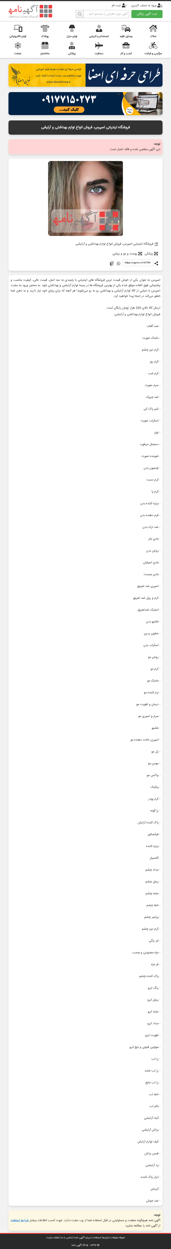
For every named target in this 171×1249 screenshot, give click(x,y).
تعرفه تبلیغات (118, 1237)
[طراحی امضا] (85, 85)
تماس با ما (66, 1237)
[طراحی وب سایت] (85, 114)
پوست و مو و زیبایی (124, 253)
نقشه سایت (52, 1237)
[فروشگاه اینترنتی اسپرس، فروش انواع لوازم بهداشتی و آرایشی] (85, 199)
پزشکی (149, 253)
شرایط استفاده (20, 1220)
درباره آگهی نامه (82, 1237)
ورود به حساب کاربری (143, 5)
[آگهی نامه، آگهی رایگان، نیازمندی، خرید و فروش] (30, 11)
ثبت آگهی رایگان (147, 14)
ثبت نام (116, 5)
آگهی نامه (76, 1245)
